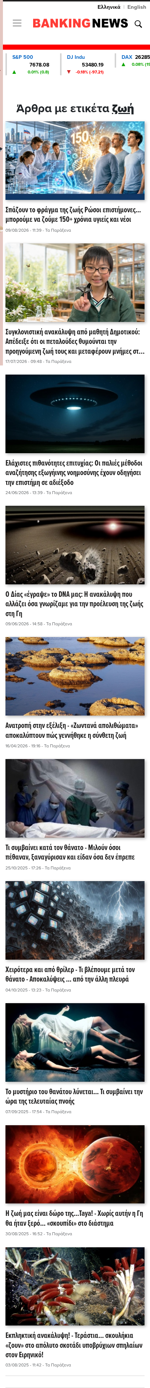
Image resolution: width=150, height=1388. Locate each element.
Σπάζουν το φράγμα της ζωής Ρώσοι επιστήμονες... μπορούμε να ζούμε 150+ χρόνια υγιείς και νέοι (73, 215)
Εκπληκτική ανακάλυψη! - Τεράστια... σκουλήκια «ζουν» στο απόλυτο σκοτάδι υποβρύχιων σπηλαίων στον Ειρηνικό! (73, 1345)
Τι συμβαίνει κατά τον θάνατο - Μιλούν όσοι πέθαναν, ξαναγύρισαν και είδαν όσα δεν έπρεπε (70, 853)
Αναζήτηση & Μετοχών (138, 24)
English (136, 7)
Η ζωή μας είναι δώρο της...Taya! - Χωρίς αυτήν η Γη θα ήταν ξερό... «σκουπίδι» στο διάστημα (74, 1219)
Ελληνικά (109, 7)
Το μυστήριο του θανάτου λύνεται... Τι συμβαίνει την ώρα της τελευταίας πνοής (74, 1097)
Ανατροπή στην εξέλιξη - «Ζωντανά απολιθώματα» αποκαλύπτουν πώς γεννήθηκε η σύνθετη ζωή (71, 731)
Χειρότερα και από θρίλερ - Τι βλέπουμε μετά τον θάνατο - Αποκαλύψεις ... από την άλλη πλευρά (70, 975)
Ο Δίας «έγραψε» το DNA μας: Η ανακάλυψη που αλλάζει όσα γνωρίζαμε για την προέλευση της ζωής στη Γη (74, 604)
